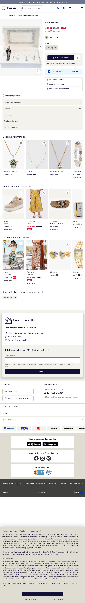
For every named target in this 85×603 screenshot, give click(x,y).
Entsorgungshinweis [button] (13, 96)
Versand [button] (58, 31)
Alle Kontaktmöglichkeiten (18, 398)
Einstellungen (58, 599)
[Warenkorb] (82, 8)
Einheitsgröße (51, 48)
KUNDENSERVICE (10, 406)
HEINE (5, 413)
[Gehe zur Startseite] (11, 8)
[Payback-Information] (79, 492)
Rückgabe (8, 115)
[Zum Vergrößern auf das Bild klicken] (38, 71)
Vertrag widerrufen (9, 484)
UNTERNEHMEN (9, 420)
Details (7, 109)
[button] (3, 8)
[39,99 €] (13, 154)
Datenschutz (30, 484)
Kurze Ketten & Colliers (30, 16)
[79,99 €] (13, 204)
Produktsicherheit (11, 121)
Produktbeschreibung (12, 102)
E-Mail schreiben (12, 392)
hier (53, 545)
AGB (21, 484)
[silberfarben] (46, 37)
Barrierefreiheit (41, 484)
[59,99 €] (60, 154)
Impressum (52, 484)
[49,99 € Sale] (13, 255)
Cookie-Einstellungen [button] (76, 484)
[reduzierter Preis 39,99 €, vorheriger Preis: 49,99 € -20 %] (37, 255)
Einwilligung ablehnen (29, 599)
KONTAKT (6, 385)
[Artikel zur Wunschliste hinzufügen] (77, 57)
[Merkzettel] (76, 8)
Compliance (63, 484)
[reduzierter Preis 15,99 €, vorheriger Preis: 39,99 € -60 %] (37, 204)
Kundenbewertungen (12, 127)
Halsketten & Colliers (15, 16)
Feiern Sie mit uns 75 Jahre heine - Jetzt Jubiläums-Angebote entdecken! (42, 2)
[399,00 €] (37, 154)
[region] (42, 565)
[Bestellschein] (70, 8)
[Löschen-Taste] (42, 8)
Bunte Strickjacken (10, 297)
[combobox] (35, 8)
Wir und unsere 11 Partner (11, 535)
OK (42, 594)
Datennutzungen (67, 535)
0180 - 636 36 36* (53, 392)
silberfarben (53, 37)
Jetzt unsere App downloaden (42, 439)
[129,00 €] (60, 255)
